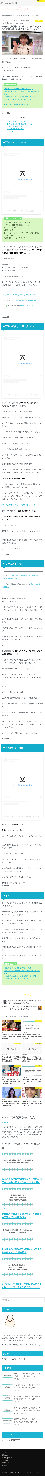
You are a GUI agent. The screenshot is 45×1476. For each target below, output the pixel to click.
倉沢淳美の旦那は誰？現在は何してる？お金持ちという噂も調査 (27, 1398)
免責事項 (5, 1465)
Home (4, 1452)
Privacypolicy (7, 1457)
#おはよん (7, 294)
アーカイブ (6, 1440)
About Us (5, 1462)
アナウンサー (7, 994)
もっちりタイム (20, 1472)
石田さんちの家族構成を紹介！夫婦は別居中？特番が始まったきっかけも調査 (27, 1376)
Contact (5, 1460)
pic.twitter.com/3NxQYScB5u (13, 578)
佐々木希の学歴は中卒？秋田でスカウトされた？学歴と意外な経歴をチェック (27, 1410)
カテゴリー (6, 1359)
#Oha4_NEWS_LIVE (20, 294)
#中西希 (33, 294)
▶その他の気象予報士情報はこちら (17, 104)
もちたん (5, 1122)
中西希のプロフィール (16, 121)
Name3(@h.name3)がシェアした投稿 (21, 211)
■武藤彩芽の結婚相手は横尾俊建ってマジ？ (20, 96)
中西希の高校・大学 (15, 126)
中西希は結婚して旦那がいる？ (19, 124)
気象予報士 (17, 994)
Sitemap (5, 1455)
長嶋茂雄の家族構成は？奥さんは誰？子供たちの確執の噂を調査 (26, 1421)
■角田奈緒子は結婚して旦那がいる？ (17, 88)
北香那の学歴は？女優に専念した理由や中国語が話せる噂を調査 (27, 1387)
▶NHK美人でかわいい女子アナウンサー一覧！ (19, 504)
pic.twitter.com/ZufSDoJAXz (26, 300)
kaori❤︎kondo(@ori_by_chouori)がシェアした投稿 (21, 395)
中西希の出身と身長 (15, 128)
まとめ (10, 131)
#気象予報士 (33, 575)
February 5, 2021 (26, 305)
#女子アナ (23, 575)
